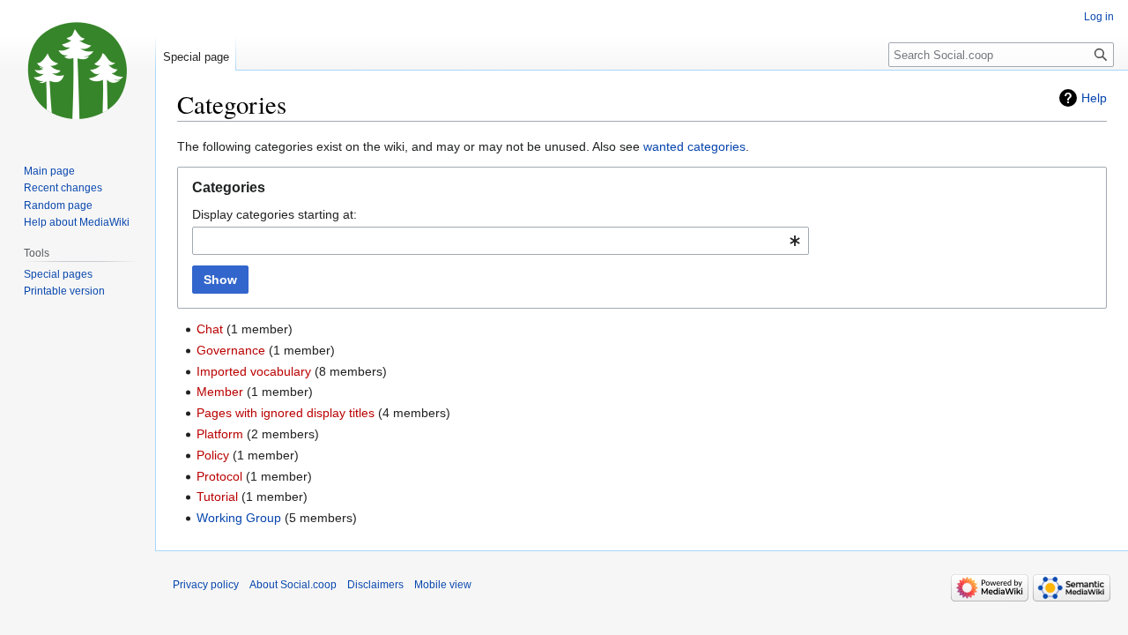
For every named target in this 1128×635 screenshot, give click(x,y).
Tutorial (217, 496)
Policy (213, 455)
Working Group (239, 518)
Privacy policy (206, 585)
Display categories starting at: (274, 214)
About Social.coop (293, 585)
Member (220, 392)
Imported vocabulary (254, 371)
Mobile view (442, 585)
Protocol (219, 476)
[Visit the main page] (77, 70)
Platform (220, 434)
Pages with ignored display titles (286, 413)
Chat (210, 329)
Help (1094, 98)
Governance (231, 350)
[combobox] (500, 241)
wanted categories (694, 146)
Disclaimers (375, 585)
